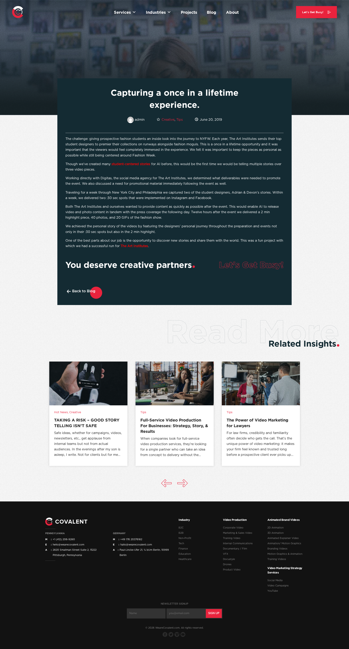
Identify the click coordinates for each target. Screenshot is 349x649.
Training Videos (276, 559)
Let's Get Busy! (251, 264)
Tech (181, 543)
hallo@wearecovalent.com (136, 544)
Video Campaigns (278, 585)
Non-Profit (185, 538)
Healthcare (185, 559)
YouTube (272, 591)
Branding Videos (277, 548)
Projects (189, 12)
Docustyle (229, 559)
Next (183, 483)
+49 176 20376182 (131, 539)
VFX (225, 554)
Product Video (232, 569)
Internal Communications (238, 543)
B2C (181, 527)
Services (122, 12)
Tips (179, 119)
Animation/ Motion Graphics (284, 543)
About (232, 12)
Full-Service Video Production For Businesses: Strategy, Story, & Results (174, 425)
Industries (156, 12)
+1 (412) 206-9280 (64, 539)
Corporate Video (233, 527)
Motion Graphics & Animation (284, 554)
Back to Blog (83, 291)
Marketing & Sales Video (237, 533)
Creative (168, 119)
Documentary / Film (235, 548)
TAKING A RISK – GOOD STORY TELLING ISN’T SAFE (86, 423)
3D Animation (275, 533)
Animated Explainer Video (283, 538)
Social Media (275, 580)
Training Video (231, 538)
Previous (166, 483)
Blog (211, 12)
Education (185, 554)
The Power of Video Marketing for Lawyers (257, 423)
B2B (181, 533)
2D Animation (275, 527)
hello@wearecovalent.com (68, 544)
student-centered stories (130, 164)
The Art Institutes (134, 246)
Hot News (61, 412)
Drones (227, 564)
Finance (183, 548)
